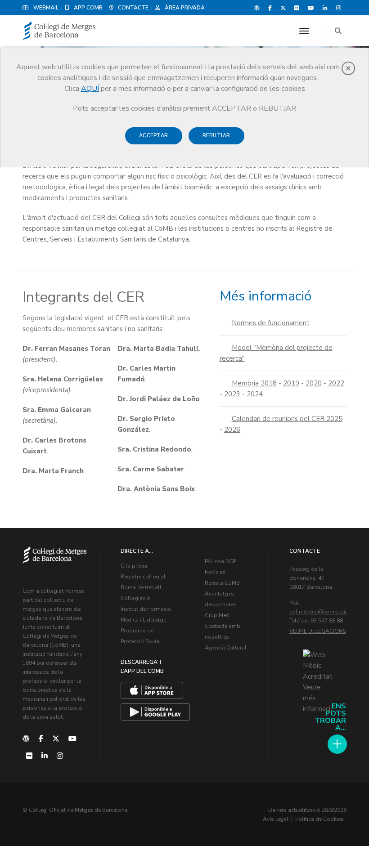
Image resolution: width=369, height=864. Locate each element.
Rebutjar (216, 135)
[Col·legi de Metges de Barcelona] (59, 31)
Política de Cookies (319, 819)
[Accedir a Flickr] (297, 7)
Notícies (215, 572)
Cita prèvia (134, 565)
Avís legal (275, 819)
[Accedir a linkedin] (325, 7)
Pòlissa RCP (220, 561)
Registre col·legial (143, 576)
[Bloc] (257, 7)
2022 (336, 383)
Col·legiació (135, 598)
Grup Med (217, 615)
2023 (232, 393)
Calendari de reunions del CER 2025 (287, 418)
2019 (291, 383)
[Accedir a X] (283, 7)
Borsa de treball (141, 587)
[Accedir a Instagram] (337, 7)
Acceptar (153, 135)
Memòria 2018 (254, 383)
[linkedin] (44, 756)
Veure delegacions (317, 631)
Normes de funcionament (271, 322)
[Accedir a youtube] (311, 7)
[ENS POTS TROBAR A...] (337, 744)
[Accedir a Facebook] (270, 7)
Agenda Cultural (226, 647)
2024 (255, 393)
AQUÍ (90, 89)
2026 (232, 429)
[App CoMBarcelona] (152, 690)
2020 (314, 383)
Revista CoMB (222, 582)
